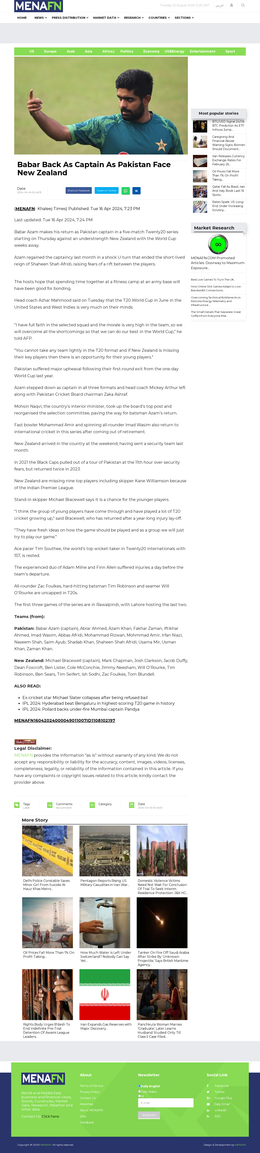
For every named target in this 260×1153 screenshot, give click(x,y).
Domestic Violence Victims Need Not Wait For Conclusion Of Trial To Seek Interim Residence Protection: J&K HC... (163, 887)
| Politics (125, 51)
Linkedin (220, 1110)
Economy (151, 51)
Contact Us (88, 1098)
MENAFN (25, 208)
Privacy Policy (90, 1092)
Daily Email (222, 1104)
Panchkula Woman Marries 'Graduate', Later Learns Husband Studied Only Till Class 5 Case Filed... (160, 1031)
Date (21, 188)
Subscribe (149, 1115)
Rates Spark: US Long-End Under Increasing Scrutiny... (228, 206)
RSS (217, 1116)
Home (22, 18)
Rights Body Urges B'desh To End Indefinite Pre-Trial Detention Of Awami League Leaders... (46, 1031)
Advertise (86, 1104)
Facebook (221, 1086)
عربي (220, 5)
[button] (231, 5)
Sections (183, 18)
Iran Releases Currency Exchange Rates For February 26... (228, 160)
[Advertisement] (132, 33)
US (26, 51)
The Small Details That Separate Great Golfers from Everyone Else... (216, 313)
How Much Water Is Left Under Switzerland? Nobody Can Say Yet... (105, 957)
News (39, 18)
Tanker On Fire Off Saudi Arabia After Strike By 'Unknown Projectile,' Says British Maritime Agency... (163, 959)
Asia (88, 51)
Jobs (83, 1116)
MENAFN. (46, 1144)
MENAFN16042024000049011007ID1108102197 (64, 720)
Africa (107, 51)
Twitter (219, 1092)
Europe (50, 51)
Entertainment (196, 51)
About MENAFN (91, 1110)
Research (132, 18)
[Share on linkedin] (136, 190)
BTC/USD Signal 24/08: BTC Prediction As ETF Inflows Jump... (228, 126)
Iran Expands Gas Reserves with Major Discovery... (106, 1026)
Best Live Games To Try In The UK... (213, 279)
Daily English (150, 1086)
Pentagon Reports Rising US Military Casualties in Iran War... (104, 883)
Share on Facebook (79, 190)
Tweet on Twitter (107, 190)
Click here (50, 1116)
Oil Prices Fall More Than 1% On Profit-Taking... (225, 175)
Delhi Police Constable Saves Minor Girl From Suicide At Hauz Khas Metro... (46, 885)
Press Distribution (68, 18)
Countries (157, 18)
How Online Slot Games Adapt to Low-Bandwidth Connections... (216, 288)
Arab (71, 51)
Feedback (87, 1122)
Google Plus (223, 1098)
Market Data (104, 18)
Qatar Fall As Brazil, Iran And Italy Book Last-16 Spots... (228, 191)
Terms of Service (91, 1086)
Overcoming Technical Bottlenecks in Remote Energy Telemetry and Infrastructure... (215, 301)
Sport (227, 51)
